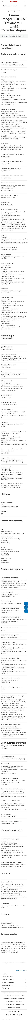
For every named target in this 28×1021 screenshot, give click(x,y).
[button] (26, 607)
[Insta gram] (10, 1014)
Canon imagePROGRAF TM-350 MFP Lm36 (11, 36)
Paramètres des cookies (14, 1007)
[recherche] (2, 2)
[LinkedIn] (14, 1014)
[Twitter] (17, 1014)
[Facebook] (6, 1014)
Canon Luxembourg (13, 1011)
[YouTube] (21, 1014)
